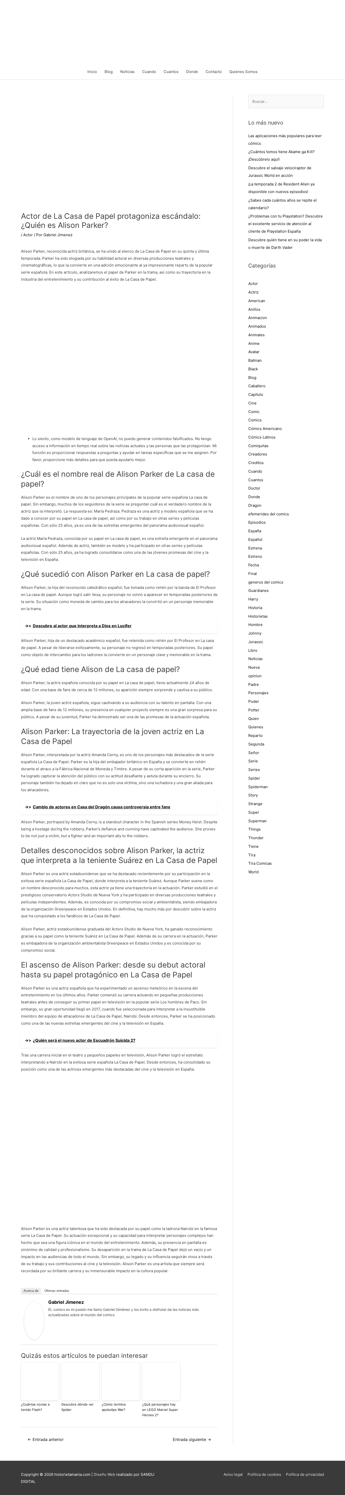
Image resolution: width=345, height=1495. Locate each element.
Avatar (253, 351)
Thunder (256, 837)
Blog (109, 71)
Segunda (256, 744)
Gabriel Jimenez (66, 1302)
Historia (255, 607)
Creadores (257, 454)
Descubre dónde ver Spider (77, 1407)
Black (253, 369)
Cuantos (171, 71)
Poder (253, 701)
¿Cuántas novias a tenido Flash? (35, 1407)
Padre (253, 684)
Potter (253, 710)
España (254, 530)
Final (252, 573)
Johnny (254, 633)
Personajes (258, 692)
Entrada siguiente (192, 1439)
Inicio (92, 71)
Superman (257, 820)
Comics (255, 420)
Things (254, 829)
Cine (252, 403)
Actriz (253, 292)
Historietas (258, 616)
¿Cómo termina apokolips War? (114, 1407)
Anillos (254, 309)
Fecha (253, 565)
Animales (256, 334)
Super (253, 812)
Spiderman (258, 786)
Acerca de (30, 1291)
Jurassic (255, 641)
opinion (255, 675)
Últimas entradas (56, 1291)
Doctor (254, 488)
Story (253, 795)
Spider (254, 778)
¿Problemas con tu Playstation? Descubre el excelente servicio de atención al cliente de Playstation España (285, 224)
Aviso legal (233, 1474)
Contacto (214, 71)
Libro (252, 650)
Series (254, 769)
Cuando (149, 71)
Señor (253, 752)
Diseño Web (104, 1474)
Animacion (257, 317)
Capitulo (255, 394)
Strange (255, 803)
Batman (255, 360)
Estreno (255, 556)
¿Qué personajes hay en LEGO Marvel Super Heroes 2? (160, 1409)
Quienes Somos (243, 71)
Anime (254, 343)
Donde (192, 71)
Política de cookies (264, 1474)
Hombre (255, 624)
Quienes (255, 727)
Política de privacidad (305, 1474)
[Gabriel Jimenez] (34, 1320)
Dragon (254, 505)
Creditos (256, 462)
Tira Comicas (260, 863)
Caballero (256, 385)
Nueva (254, 667)
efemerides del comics (268, 514)
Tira (251, 855)
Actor (28, 234)
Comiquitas (258, 445)
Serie (253, 761)
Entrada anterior (46, 1439)
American (256, 300)
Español (255, 539)
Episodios (257, 522)
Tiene (253, 846)
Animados (257, 326)
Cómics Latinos (262, 437)
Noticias (127, 71)
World (253, 872)
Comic (254, 411)
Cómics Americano (265, 428)
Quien (253, 718)
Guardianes (258, 590)
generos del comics (265, 582)
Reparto (255, 735)
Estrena (255, 548)
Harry (253, 599)
